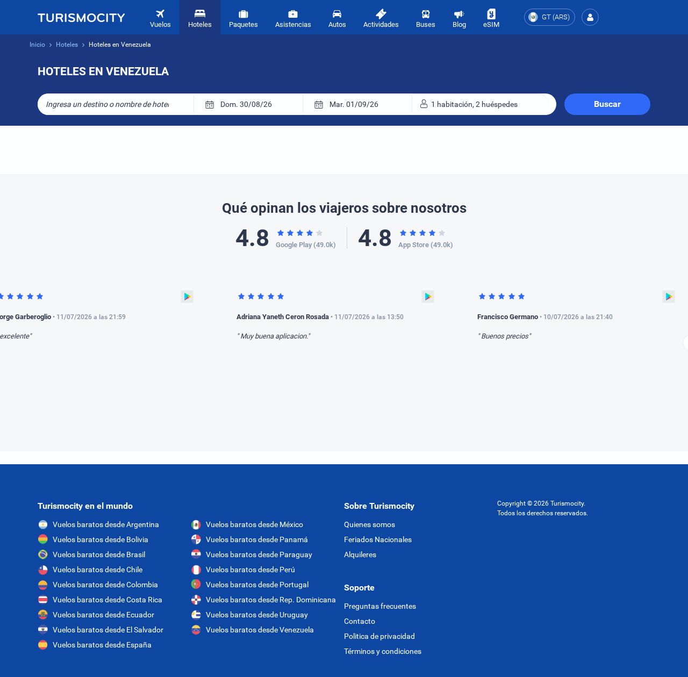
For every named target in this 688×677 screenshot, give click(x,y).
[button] (590, 17)
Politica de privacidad (379, 636)
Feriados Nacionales (378, 539)
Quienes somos (369, 524)
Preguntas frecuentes (380, 606)
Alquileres (360, 554)
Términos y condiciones (382, 651)
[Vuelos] (81, 17)
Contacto (359, 621)
